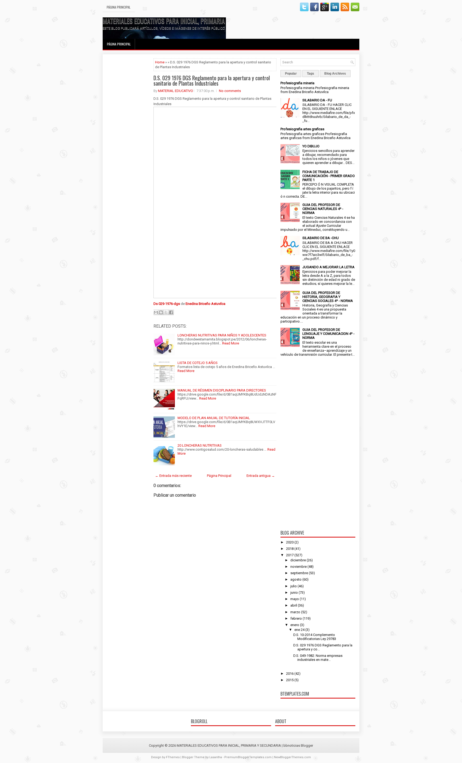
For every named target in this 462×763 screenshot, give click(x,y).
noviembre (298, 567)
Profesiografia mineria (297, 83)
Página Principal (118, 7)
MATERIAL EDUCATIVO (175, 91)
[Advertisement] (128, 138)
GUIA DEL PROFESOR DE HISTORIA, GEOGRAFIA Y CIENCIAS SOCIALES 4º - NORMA (327, 297)
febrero (296, 618)
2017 (290, 555)
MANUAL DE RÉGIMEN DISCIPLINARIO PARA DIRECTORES (222, 390)
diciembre (298, 560)
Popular (291, 73)
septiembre (299, 573)
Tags (310, 73)
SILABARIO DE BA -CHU (320, 238)
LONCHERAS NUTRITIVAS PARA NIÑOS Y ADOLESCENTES (222, 335)
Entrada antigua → (261, 476)
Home (159, 62)
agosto (296, 579)
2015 (290, 680)
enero (294, 625)
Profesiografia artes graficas (302, 129)
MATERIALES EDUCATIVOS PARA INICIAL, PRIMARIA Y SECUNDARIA (182, 20)
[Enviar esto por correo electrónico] (156, 312)
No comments (230, 91)
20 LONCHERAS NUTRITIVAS (200, 445)
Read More (230, 343)
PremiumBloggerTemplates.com (248, 757)
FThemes (173, 757)
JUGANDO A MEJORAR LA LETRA (328, 267)
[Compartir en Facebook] (171, 312)
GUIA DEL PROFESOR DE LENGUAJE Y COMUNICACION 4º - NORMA (328, 334)
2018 (290, 549)
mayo (294, 599)
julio (293, 586)
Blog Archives (335, 73)
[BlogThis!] (161, 312)
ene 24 (299, 630)
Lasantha (215, 757)
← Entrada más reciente (173, 476)
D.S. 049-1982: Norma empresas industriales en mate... (317, 658)
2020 (290, 542)
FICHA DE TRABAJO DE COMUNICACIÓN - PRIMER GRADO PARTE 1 (328, 176)
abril (293, 605)
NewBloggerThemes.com (292, 757)
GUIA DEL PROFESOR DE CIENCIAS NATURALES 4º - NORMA (322, 209)
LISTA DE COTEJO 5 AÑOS (198, 363)
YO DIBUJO (310, 146)
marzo (295, 612)
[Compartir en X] (166, 312)
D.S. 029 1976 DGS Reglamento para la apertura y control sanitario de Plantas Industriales (211, 80)
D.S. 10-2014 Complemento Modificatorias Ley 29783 (314, 637)
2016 (290, 674)
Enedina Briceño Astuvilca (205, 304)
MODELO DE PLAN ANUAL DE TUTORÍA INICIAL (214, 418)
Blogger (307, 745)
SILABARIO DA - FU (317, 100)
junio (294, 593)
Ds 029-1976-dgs (166, 304)
